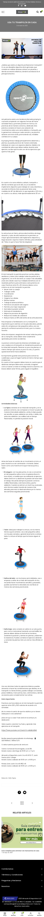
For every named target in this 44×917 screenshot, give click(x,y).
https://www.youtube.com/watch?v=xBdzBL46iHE (19, 730)
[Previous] (4, 835)
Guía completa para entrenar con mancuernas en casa (20, 851)
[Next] (40, 835)
